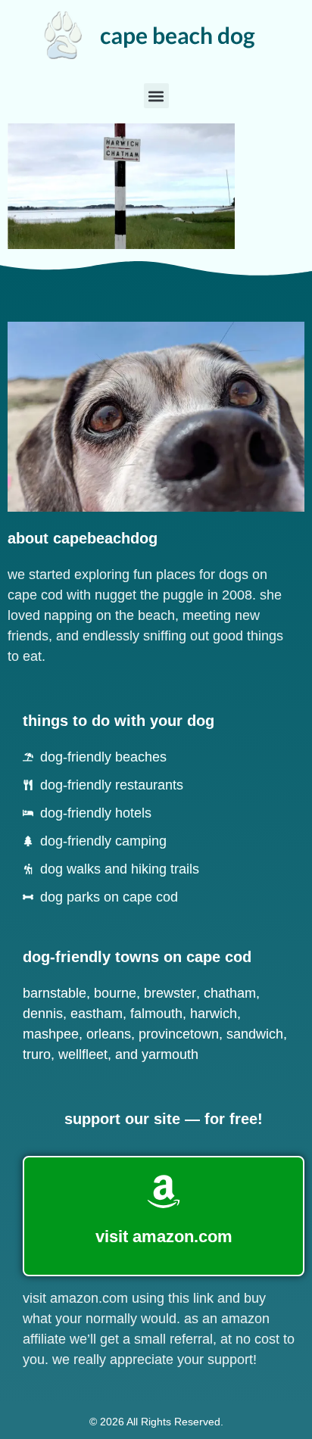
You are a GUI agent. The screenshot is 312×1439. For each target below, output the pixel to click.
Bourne (115, 993)
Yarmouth (170, 1054)
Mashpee (51, 1034)
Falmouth (156, 1013)
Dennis (43, 1013)
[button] (156, 95)
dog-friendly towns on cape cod (137, 956)
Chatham (230, 993)
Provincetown (179, 1034)
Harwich (213, 1013)
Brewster (170, 993)
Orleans (108, 1034)
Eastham (96, 1013)
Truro (37, 1054)
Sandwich (254, 1034)
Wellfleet (83, 1054)
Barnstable (54, 993)
